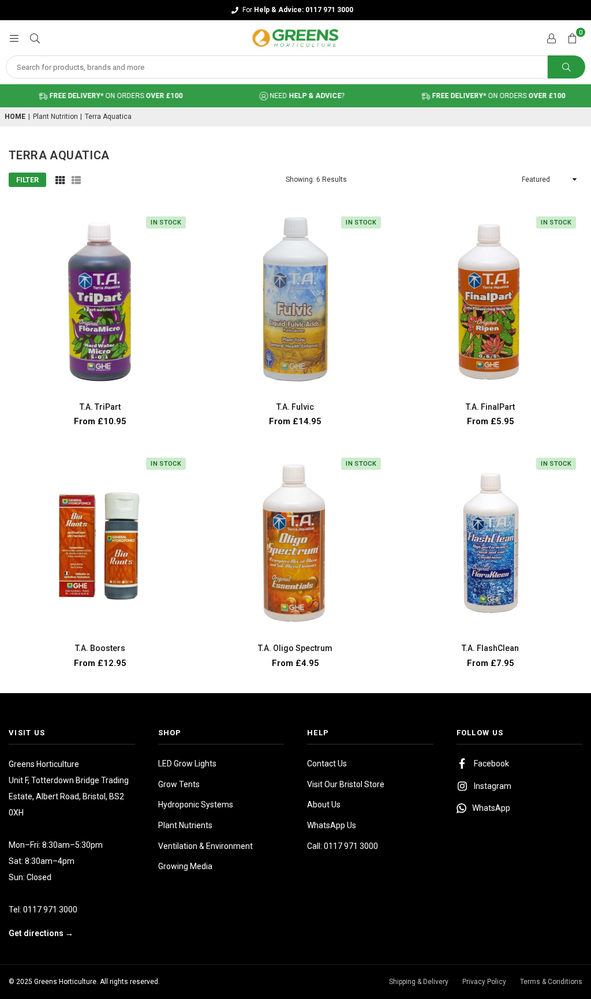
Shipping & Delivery (418, 982)
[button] (572, 38)
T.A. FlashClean (490, 648)
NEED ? (294, 96)
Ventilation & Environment (205, 846)
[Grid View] (60, 179)
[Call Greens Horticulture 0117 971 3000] (295, 10)
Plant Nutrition (55, 117)
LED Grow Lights (187, 763)
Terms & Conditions (551, 982)
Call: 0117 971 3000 (342, 846)
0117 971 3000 (50, 909)
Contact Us (327, 763)
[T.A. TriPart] (100, 302)
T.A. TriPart (100, 406)
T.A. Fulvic (295, 406)
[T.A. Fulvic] (295, 302)
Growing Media (185, 866)
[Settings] (551, 38)
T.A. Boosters (100, 648)
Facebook (491, 763)
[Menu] (13, 37)
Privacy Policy (484, 982)
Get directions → (41, 933)
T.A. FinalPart (490, 406)
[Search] (34, 37)
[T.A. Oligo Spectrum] (295, 543)
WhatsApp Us (331, 825)
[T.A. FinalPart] (490, 302)
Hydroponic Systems (195, 804)
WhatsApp (491, 808)
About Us (324, 804)
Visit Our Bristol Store (345, 784)
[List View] (76, 179)
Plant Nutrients (185, 825)
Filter (27, 179)
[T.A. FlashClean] (490, 543)
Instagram (492, 786)
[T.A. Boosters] (100, 543)
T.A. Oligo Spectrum (295, 648)
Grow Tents (179, 784)
